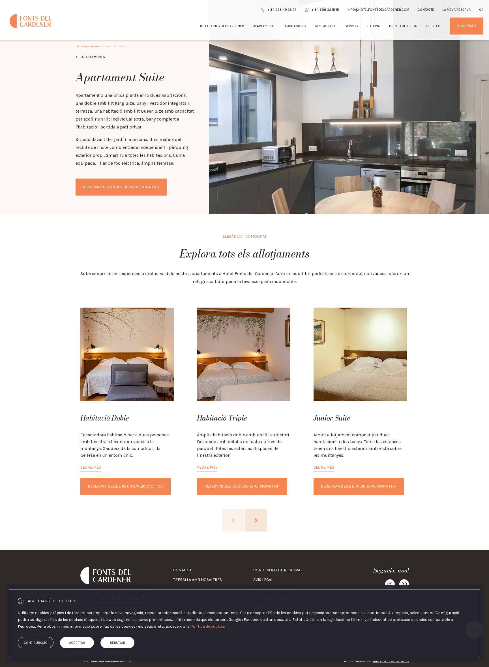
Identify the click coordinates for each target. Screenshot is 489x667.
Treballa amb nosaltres (197, 579)
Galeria (373, 26)
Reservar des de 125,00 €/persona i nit (121, 187)
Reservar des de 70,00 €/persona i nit (359, 486)
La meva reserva (457, 10)
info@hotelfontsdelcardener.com (378, 10)
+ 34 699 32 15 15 (325, 10)
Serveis (351, 26)
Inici (78, 46)
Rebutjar (117, 643)
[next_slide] (256, 520)
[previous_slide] (233, 520)
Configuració (36, 643)
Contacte (426, 10)
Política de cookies (207, 626)
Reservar (466, 25)
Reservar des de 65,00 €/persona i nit (125, 486)
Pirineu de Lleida (403, 26)
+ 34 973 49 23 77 (282, 10)
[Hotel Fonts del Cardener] (31, 21)
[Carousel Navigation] (244, 520)
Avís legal (263, 579)
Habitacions (295, 26)
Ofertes (433, 26)
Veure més (90, 467)
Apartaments (264, 26)
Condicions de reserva (276, 570)
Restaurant (325, 26)
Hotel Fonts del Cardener (221, 26)
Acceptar (77, 643)
